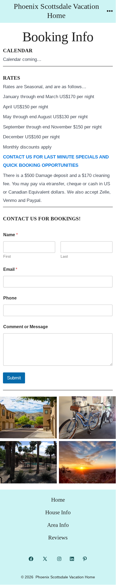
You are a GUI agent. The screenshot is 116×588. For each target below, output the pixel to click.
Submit (14, 377)
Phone (10, 298)
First (7, 256)
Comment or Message (25, 326)
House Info (58, 512)
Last (64, 256)
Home (58, 500)
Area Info (58, 525)
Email (10, 269)
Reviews (58, 537)
